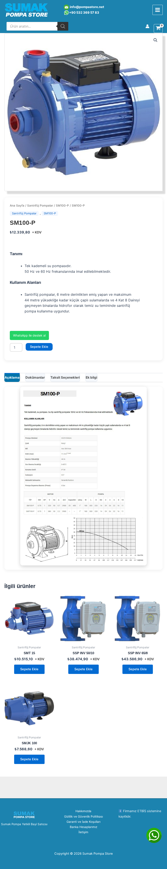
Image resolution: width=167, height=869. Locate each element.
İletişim (83, 832)
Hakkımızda (83, 811)
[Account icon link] (147, 26)
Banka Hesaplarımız (83, 827)
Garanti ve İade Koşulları (83, 821)
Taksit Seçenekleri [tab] (65, 377)
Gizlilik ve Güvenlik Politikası (83, 816)
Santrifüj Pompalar (40, 205)
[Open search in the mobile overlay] (37, 26)
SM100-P (62, 205)
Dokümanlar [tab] (35, 377)
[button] (155, 40)
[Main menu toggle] (157, 10)
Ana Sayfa (17, 205)
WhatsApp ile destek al (29, 335)
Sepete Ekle (39, 347)
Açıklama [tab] (12, 377)
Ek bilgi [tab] (91, 377)
